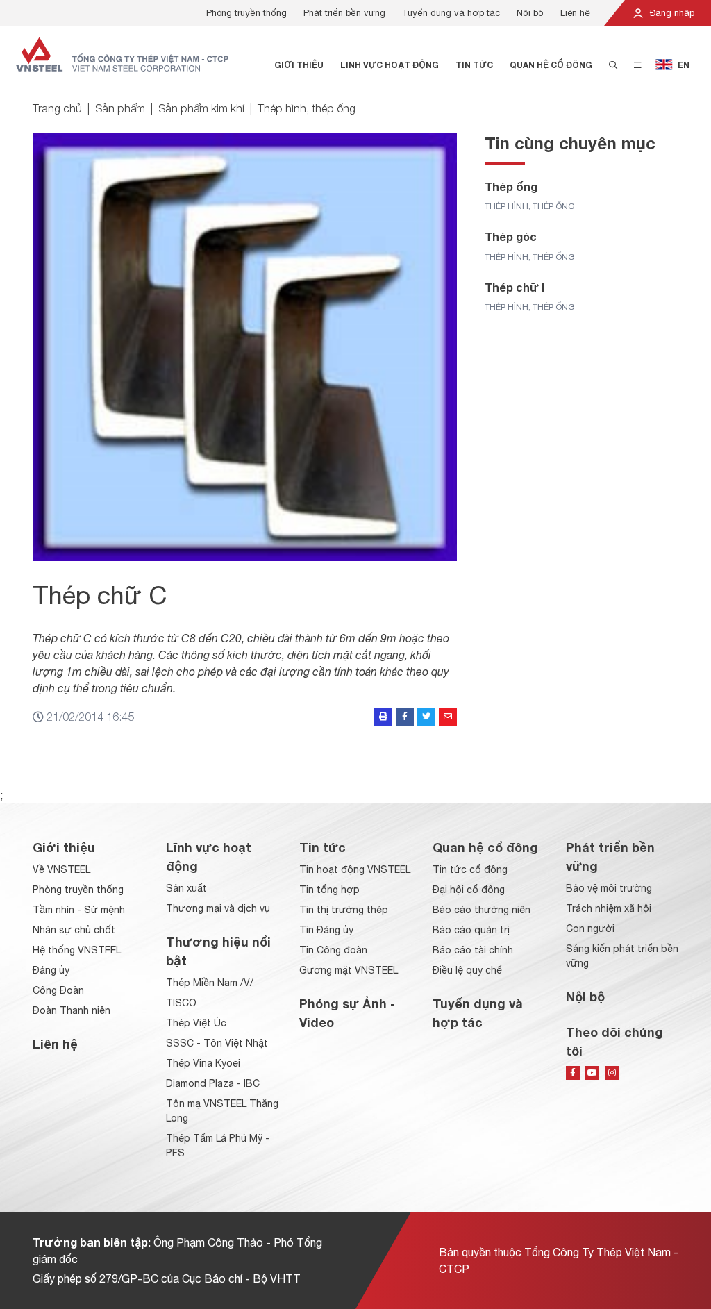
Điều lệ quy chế (467, 970)
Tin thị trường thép (343, 909)
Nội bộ (530, 13)
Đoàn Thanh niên (71, 1010)
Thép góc (511, 236)
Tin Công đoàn (333, 950)
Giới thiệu (299, 65)
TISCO (181, 1002)
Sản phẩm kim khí (201, 108)
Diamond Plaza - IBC (213, 1083)
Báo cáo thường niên (481, 909)
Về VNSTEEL (61, 869)
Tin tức (474, 65)
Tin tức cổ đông (470, 869)
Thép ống (511, 186)
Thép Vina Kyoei (203, 1063)
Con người (590, 928)
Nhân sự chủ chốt (74, 929)
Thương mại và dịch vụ (218, 908)
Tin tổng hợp (329, 889)
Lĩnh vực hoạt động (389, 65)
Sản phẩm (120, 108)
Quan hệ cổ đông (551, 65)
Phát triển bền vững (344, 13)
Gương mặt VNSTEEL (348, 970)
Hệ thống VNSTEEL (77, 950)
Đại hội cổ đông (469, 889)
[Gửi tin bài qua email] (448, 717)
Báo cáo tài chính (473, 950)
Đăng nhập (670, 13)
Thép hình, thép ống (307, 108)
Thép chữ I (514, 287)
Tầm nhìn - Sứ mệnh (79, 909)
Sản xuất (186, 888)
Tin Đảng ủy (326, 929)
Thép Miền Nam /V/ (209, 982)
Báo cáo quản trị (471, 929)
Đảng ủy (51, 970)
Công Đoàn (58, 990)
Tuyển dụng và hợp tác (451, 13)
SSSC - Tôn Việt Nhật (217, 1043)
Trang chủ (57, 108)
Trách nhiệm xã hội (608, 908)
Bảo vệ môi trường (609, 888)
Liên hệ (575, 13)
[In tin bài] (383, 717)
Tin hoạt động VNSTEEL (354, 869)
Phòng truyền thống (246, 13)
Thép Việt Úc (196, 1022)
